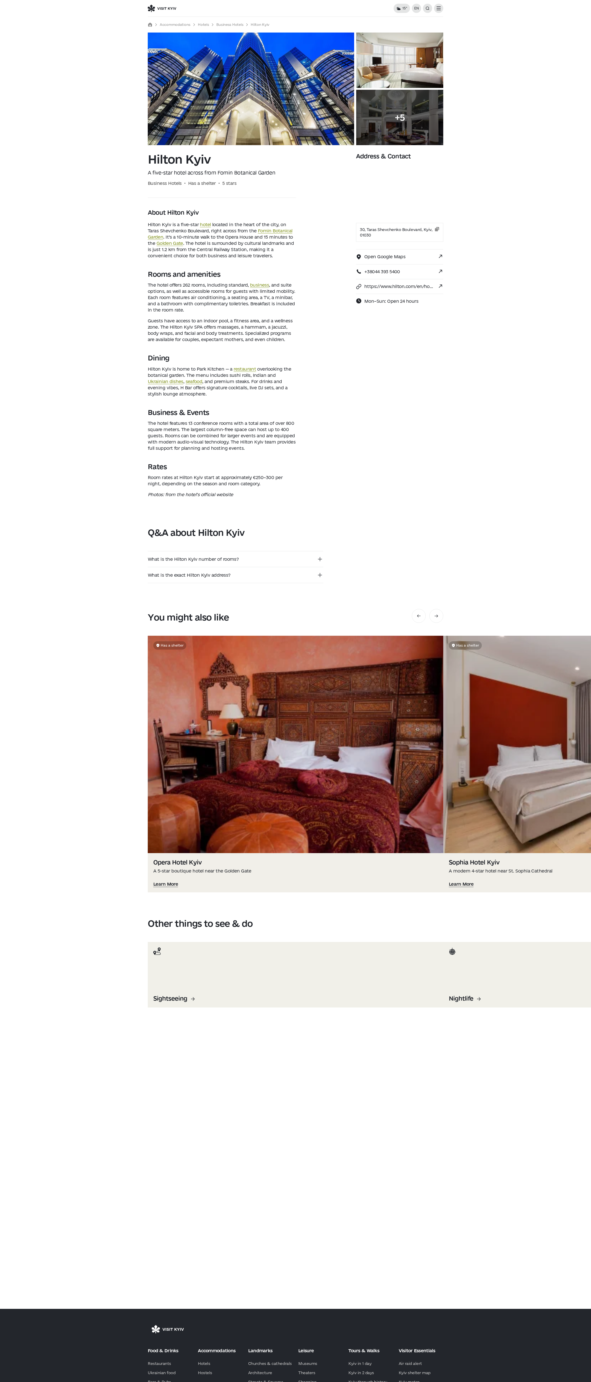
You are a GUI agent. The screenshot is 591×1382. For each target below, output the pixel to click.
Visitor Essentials (417, 1350)
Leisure (306, 1350)
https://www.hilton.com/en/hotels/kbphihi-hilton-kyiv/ (399, 286)
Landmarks (260, 1350)
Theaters (306, 1372)
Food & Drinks (163, 1350)
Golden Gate (170, 243)
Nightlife (461, 998)
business (259, 285)
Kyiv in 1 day (359, 1363)
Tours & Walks (363, 1350)
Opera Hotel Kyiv (177, 862)
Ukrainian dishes (165, 381)
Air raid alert (410, 1363)
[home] (150, 24)
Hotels (203, 25)
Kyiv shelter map (415, 1372)
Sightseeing (170, 998)
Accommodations (175, 25)
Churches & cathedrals (270, 1363)
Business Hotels (229, 25)
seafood (194, 381)
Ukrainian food (161, 1372)
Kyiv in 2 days (361, 1372)
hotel (205, 224)
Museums (307, 1363)
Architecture (260, 1372)
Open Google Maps (384, 256)
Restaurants (159, 1363)
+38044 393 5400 (382, 271)
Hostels (205, 1372)
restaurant (245, 369)
